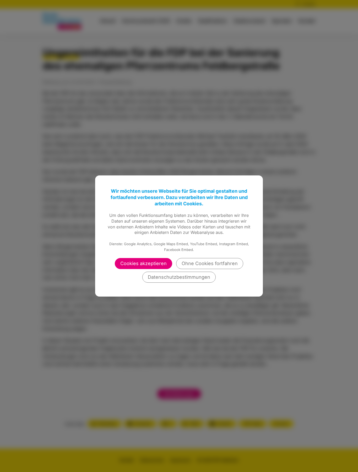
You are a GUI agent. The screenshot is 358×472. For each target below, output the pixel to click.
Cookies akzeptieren (143, 263)
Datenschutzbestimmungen (179, 277)
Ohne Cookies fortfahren (210, 263)
